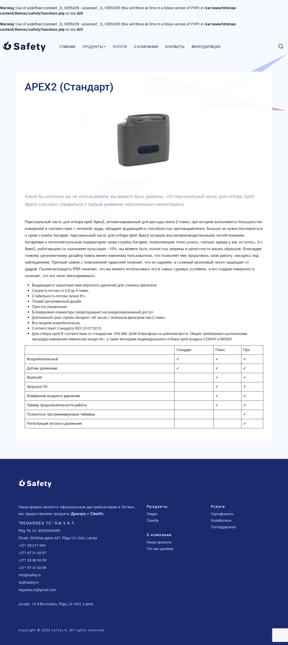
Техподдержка (223, 527)
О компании (146, 47)
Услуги (120, 47)
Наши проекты (159, 542)
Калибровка (221, 520)
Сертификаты (222, 514)
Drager (152, 514)
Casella (152, 520)
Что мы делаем (160, 549)
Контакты (174, 47)
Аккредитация (205, 47)
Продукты (92, 47)
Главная (67, 47)
